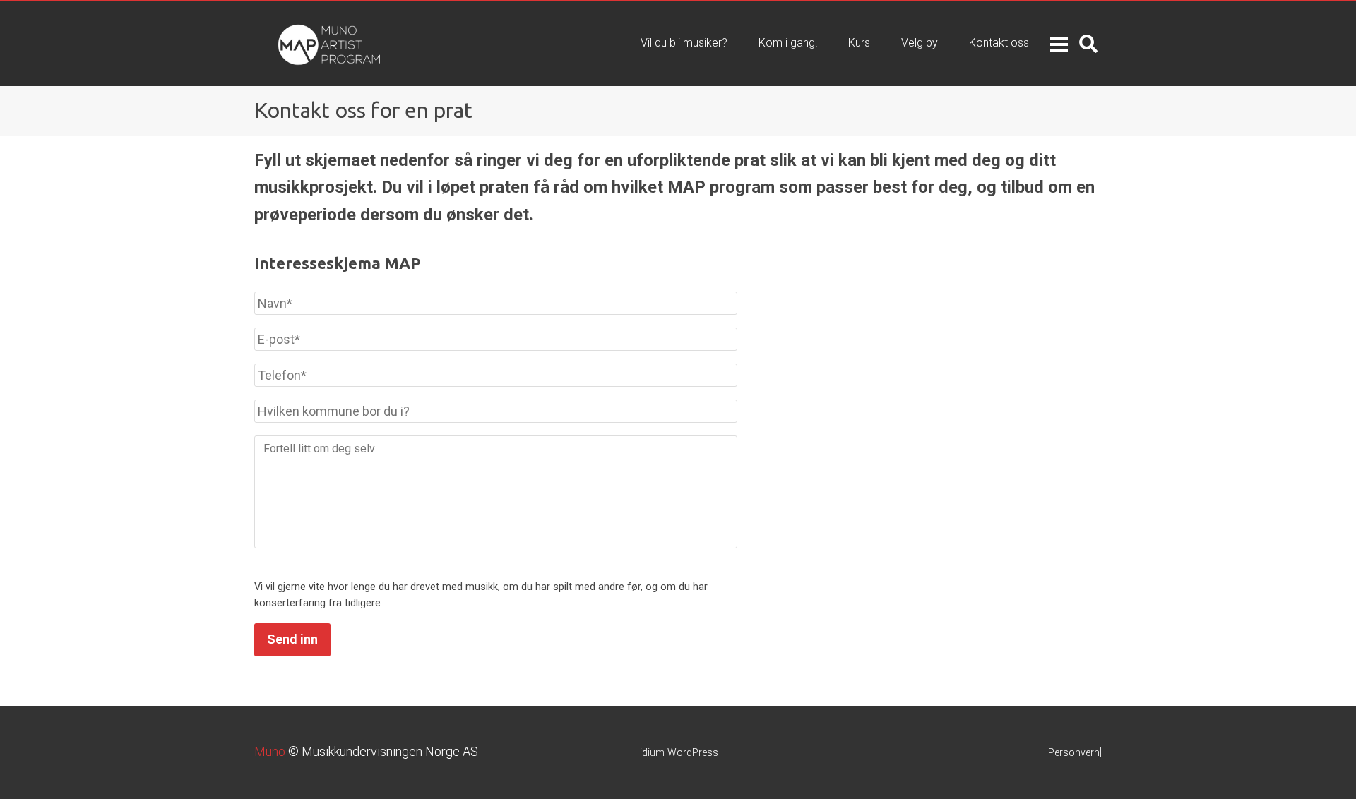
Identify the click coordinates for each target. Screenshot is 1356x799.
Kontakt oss (999, 42)
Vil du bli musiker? (684, 42)
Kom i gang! (788, 42)
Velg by (919, 42)
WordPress (679, 752)
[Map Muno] (299, 43)
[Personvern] (1074, 752)
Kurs (859, 42)
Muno (269, 751)
